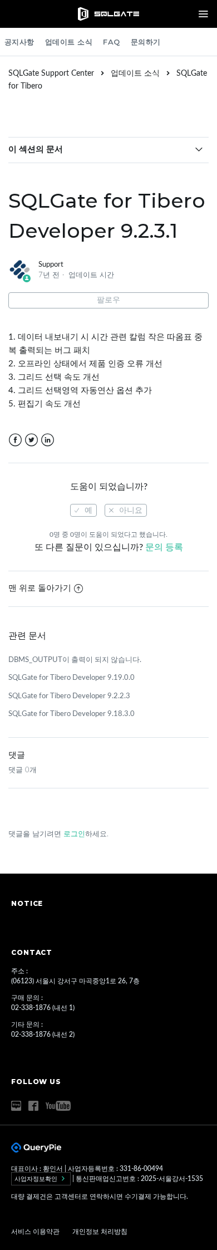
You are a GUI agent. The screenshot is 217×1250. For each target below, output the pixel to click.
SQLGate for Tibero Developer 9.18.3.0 (71, 714)
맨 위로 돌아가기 (39, 588)
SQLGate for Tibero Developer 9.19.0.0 (71, 678)
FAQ (111, 41)
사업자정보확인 (36, 1178)
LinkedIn (48, 440)
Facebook (15, 440)
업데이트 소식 (69, 41)
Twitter (31, 440)
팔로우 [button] (108, 300)
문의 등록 (164, 547)
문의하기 (146, 41)
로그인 (74, 834)
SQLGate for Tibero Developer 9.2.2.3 (69, 696)
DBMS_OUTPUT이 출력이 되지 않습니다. (74, 660)
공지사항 (19, 41)
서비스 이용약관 (36, 1231)
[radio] (83, 510)
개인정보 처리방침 (99, 1231)
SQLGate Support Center (51, 73)
